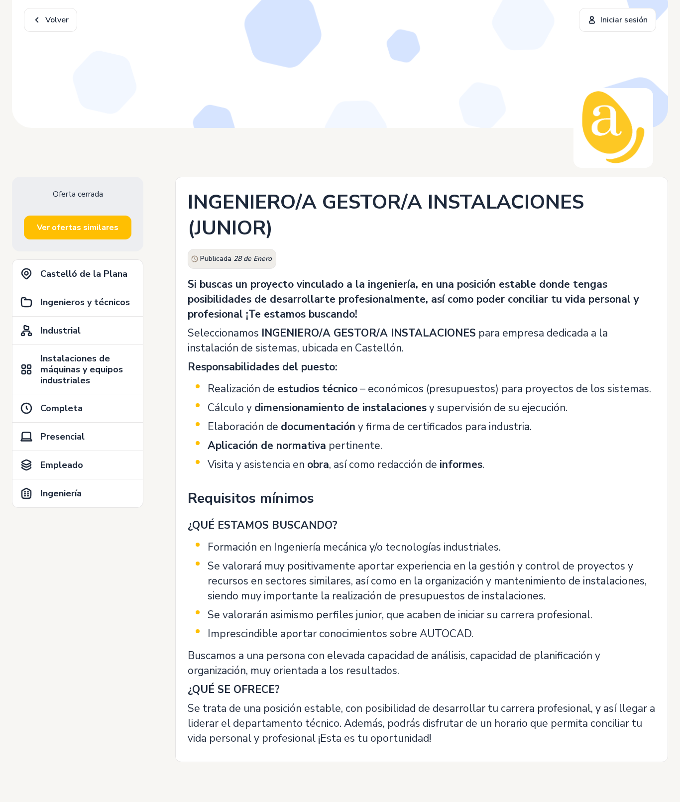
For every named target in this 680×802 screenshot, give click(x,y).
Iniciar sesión (624, 19)
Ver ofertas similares (77, 227)
